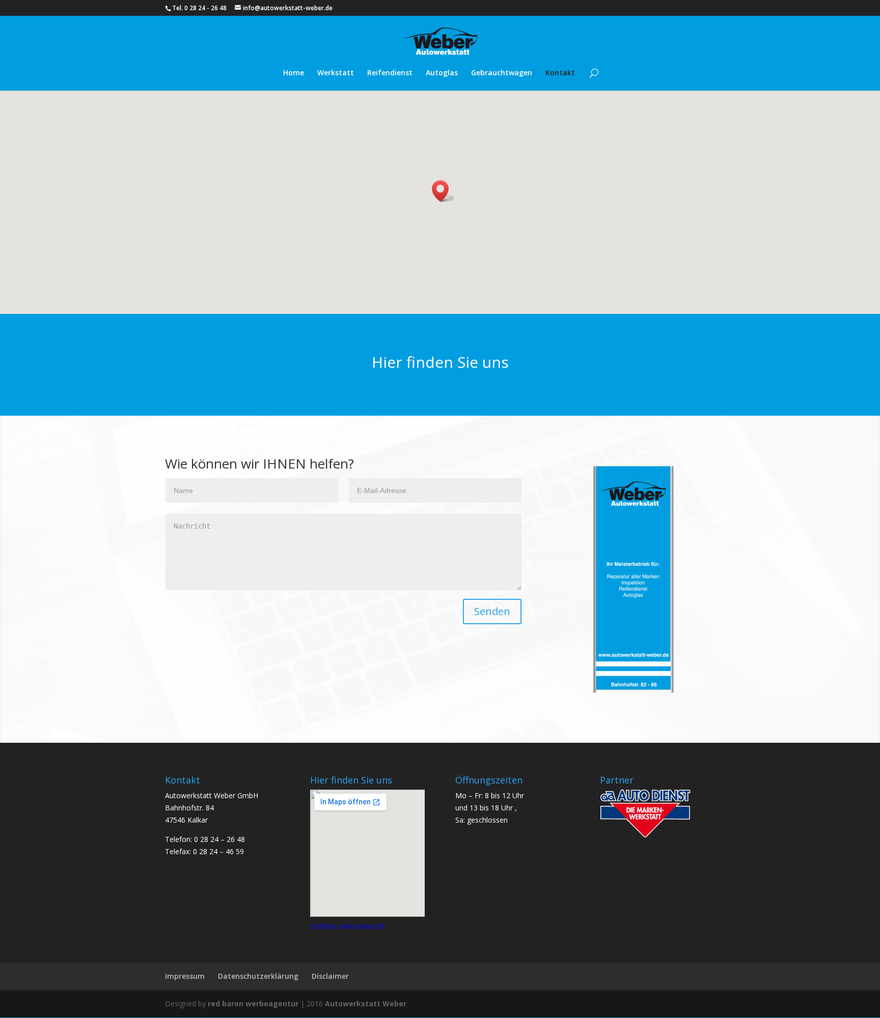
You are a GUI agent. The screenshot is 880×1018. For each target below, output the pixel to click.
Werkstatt (335, 73)
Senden (492, 611)
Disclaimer (330, 976)
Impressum (185, 976)
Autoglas (442, 73)
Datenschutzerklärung (258, 976)
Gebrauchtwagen (501, 73)
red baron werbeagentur (253, 1003)
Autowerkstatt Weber (365, 1003)
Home (293, 73)
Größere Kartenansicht (347, 926)
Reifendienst (390, 73)
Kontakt (560, 73)
